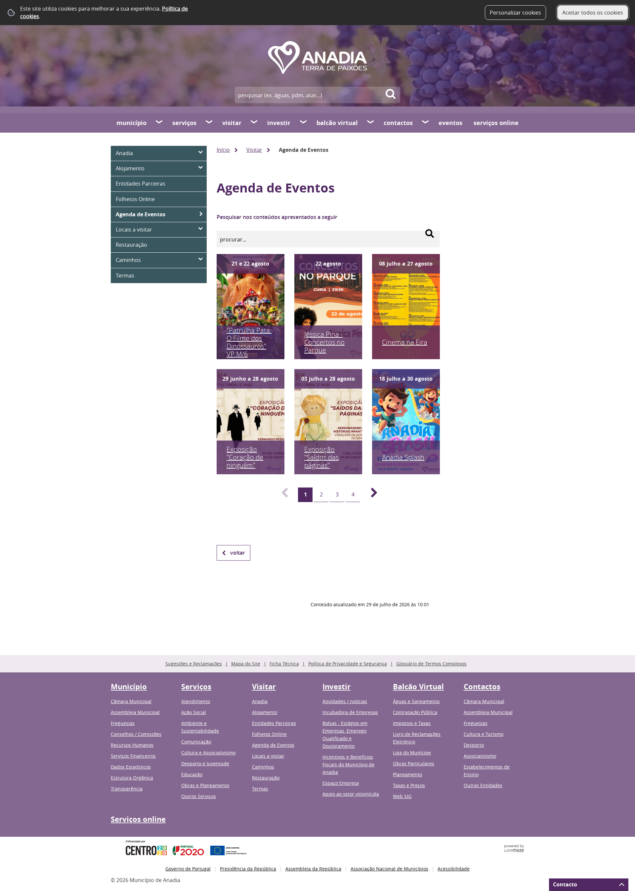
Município (131, 123)
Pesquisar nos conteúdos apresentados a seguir (277, 217)
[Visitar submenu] (254, 122)
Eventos (450, 123)
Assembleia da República (313, 869)
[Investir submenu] (303, 122)
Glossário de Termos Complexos (431, 663)
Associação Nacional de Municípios (389, 869)
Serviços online (496, 123)
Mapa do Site (245, 663)
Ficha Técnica (284, 663)
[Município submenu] (159, 122)
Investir (278, 123)
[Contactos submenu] (425, 122)
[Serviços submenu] (209, 122)
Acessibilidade (454, 869)
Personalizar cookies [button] (515, 12)
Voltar (237, 552)
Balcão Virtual (337, 123)
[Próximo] (370, 495)
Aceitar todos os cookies (592, 12)
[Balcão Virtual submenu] (370, 122)
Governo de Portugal (188, 869)
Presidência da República (248, 869)
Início (223, 149)
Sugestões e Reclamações (193, 663)
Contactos (398, 123)
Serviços (184, 123)
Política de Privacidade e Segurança (347, 663)
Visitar (231, 123)
